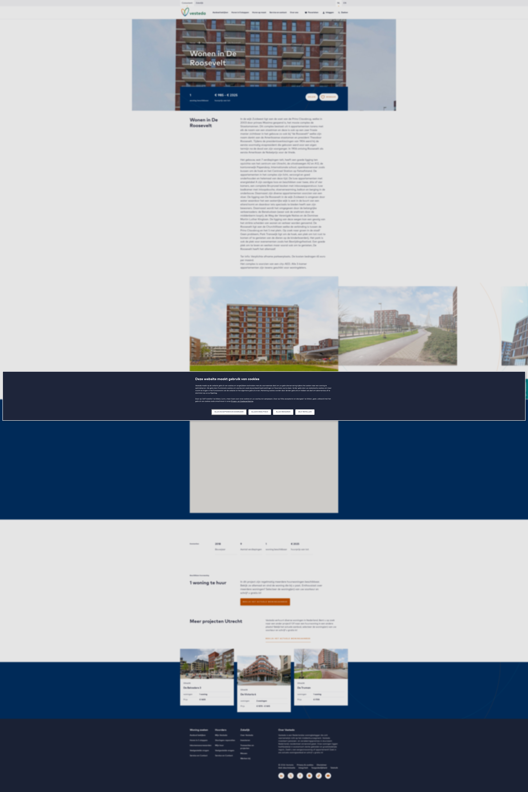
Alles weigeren (283, 412)
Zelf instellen (305, 412)
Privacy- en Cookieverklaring (242, 401)
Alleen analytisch (259, 412)
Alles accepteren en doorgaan (229, 412)
